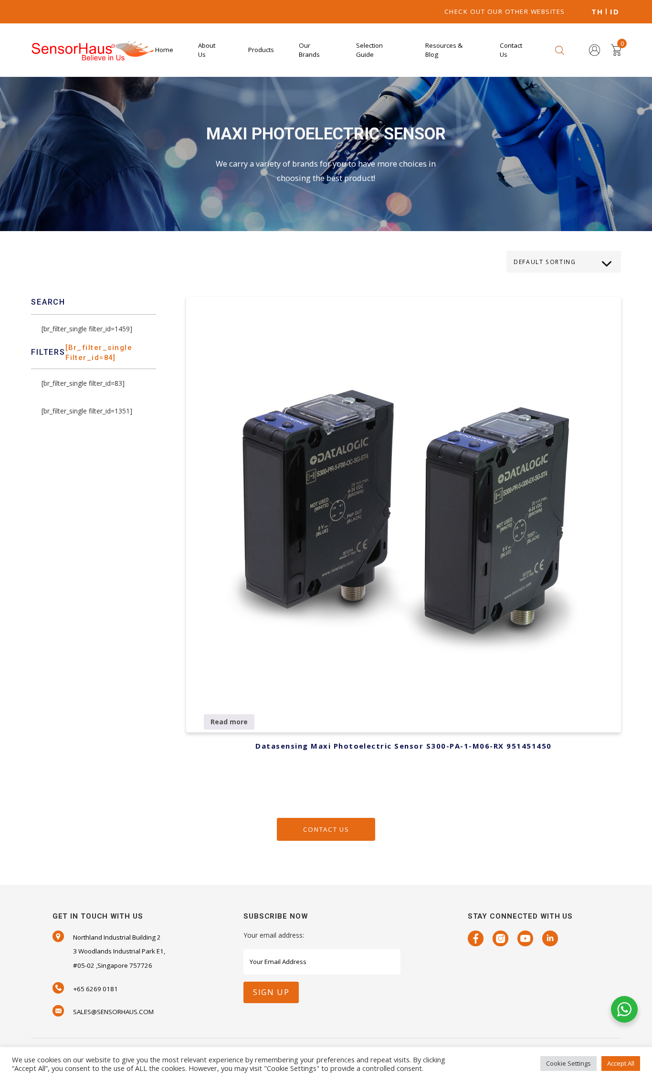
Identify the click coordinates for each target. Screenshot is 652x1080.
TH (597, 11)
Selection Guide (369, 50)
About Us (206, 50)
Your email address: (273, 935)
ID (614, 11)
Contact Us (511, 50)
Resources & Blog (444, 50)
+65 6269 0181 (95, 989)
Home (164, 49)
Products (261, 49)
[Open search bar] (559, 50)
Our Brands (309, 50)
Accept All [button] (620, 1063)
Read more (229, 721)
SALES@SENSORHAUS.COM (113, 1011)
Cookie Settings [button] (568, 1063)
